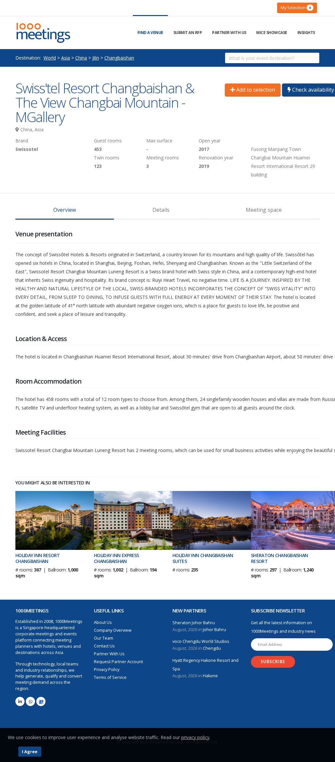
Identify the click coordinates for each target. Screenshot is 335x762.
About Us (103, 622)
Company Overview (113, 630)
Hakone (210, 676)
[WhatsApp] (30, 701)
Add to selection (255, 89)
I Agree (29, 751)
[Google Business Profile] (40, 701)
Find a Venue (150, 32)
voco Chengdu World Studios (200, 641)
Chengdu (212, 648)
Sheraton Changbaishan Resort (279, 558)
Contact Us (104, 646)
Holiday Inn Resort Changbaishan (37, 558)
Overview (64, 209)
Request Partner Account (118, 661)
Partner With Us (229, 32)
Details (160, 209)
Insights (306, 32)
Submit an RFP (187, 32)
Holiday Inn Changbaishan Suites (202, 558)
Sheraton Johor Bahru (193, 623)
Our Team (103, 638)
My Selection (296, 7)
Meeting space (264, 209)
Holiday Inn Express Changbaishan (116, 558)
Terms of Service (110, 677)
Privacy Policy (106, 669)
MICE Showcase (271, 32)
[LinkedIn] (20, 701)
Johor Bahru (214, 629)
